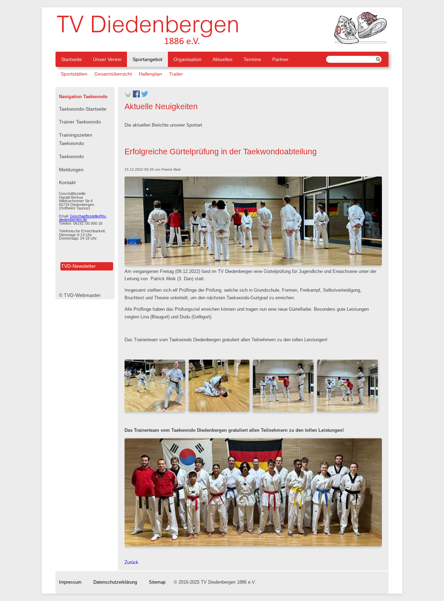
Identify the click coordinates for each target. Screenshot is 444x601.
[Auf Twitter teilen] (144, 96)
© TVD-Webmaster (80, 295)
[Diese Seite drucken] (128, 96)
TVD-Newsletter (78, 266)
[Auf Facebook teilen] (136, 96)
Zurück (131, 562)
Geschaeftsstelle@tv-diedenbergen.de (83, 218)
